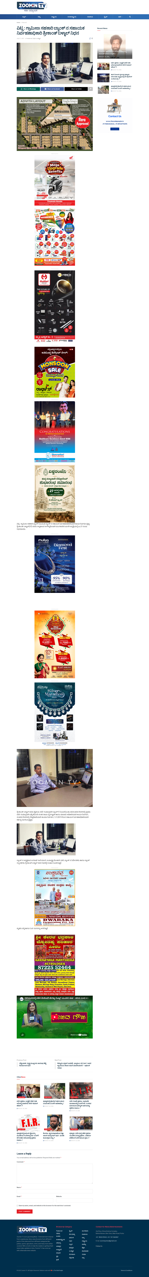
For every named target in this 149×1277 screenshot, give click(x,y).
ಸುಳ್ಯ (83, 1258)
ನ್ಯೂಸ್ (24, 17)
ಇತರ (119, 17)
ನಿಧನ (34, 38)
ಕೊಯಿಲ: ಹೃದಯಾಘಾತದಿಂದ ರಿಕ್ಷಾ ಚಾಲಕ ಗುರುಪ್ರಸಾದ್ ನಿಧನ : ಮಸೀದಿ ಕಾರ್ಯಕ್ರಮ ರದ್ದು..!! (53, 1135)
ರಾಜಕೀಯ (90, 17)
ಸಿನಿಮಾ (84, 1254)
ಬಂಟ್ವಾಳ (38, 38)
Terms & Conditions (126, 1270)
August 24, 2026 (22, 1108)
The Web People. (58, 1270)
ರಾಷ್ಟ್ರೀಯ (54, 17)
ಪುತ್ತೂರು (71, 1247)
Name (19, 1187)
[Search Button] (130, 16)
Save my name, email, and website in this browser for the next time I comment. (45, 1205)
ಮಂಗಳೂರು (85, 1231)
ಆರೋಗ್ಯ (58, 1243)
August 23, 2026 (75, 1110)
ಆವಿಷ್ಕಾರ (58, 1246)
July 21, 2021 (20, 38)
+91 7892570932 (101, 1237)
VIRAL (58, 1233)
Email (19, 1196)
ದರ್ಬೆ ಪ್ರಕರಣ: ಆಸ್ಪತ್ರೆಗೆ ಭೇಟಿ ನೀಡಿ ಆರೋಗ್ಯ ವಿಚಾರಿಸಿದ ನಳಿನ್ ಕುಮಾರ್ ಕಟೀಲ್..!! (27, 1103)
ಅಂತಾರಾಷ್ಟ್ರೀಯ (72, 17)
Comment (21, 1162)
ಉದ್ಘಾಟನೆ (59, 1249)
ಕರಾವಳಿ (58, 1253)
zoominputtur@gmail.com (108, 1241)
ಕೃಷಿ (57, 1256)
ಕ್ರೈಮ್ (105, 17)
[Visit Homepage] (32, 7)
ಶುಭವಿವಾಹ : (85, 1251)
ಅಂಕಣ (58, 1236)
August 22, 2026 (75, 1140)
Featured (24, 22)
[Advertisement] (95, 6)
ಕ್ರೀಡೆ (57, 1259)
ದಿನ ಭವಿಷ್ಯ (72, 1234)
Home (18, 22)
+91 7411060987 (113, 1237)
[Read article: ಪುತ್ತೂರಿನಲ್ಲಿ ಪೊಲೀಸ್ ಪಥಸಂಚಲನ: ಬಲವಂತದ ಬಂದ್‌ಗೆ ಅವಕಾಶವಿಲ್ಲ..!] (54, 1090)
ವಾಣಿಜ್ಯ (84, 1244)
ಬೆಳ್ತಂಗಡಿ (71, 1258)
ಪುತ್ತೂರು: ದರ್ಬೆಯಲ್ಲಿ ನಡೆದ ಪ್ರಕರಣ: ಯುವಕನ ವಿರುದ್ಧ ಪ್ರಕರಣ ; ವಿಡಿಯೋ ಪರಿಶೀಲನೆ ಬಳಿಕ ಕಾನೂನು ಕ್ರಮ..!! (80, 1135)
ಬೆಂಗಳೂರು (72, 1254)
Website (59, 1196)
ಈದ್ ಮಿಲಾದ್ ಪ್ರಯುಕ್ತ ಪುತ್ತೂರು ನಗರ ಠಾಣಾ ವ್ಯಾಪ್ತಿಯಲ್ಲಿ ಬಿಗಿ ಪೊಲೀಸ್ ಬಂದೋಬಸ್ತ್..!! (121, 77)
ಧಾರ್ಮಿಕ (71, 1237)
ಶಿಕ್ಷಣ (83, 1247)
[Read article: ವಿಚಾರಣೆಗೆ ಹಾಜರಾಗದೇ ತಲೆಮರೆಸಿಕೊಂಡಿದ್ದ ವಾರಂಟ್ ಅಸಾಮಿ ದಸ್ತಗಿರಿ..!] (114, 46)
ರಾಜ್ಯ (39, 17)
